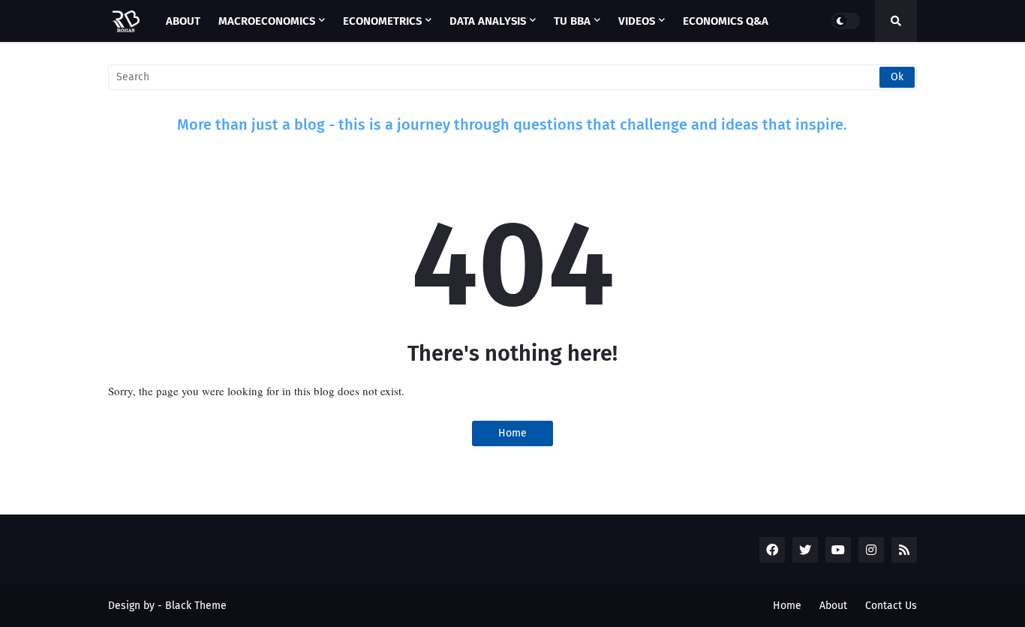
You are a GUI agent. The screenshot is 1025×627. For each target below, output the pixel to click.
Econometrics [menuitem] (382, 21)
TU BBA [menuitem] (572, 21)
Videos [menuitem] (636, 21)
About (833, 605)
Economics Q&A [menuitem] (725, 21)
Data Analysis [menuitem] (487, 21)
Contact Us (891, 605)
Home (512, 433)
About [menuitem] (183, 21)
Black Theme (196, 605)
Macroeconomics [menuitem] (266, 21)
